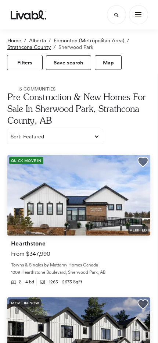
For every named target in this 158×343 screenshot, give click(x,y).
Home (14, 40)
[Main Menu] (138, 15)
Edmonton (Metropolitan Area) (89, 40)
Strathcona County (29, 47)
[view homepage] (28, 14)
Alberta (37, 40)
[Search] (116, 15)
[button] (142, 163)
